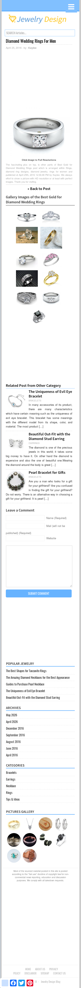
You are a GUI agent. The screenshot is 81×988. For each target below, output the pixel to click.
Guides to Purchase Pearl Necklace (25, 684)
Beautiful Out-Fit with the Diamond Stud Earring (49, 436)
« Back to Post (39, 188)
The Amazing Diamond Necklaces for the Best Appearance (38, 677)
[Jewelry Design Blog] (40, 25)
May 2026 (11, 715)
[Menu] (71, 7)
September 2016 (15, 735)
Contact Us (59, 973)
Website (51, 538)
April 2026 (12, 722)
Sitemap (45, 973)
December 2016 (15, 728)
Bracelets (11, 773)
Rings (9, 793)
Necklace (11, 786)
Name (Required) (56, 518)
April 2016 (12, 755)
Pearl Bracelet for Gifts (47, 472)
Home (28, 969)
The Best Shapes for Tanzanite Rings (26, 671)
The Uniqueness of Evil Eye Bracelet (50, 393)
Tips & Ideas (13, 799)
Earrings (10, 779)
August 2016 (13, 742)
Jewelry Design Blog (50, 981)
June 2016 (12, 748)
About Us (40, 969)
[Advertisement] (39, 78)
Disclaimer (31, 973)
